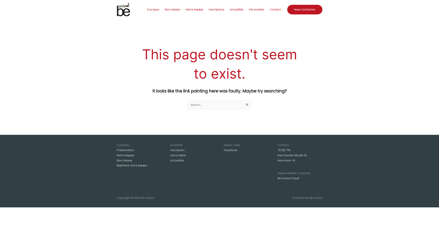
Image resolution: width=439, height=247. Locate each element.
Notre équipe (194, 9)
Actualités (236, 9)
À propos (153, 9)
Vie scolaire (256, 9)
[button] (304, 9)
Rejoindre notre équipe (132, 165)
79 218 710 (283, 150)
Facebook (230, 150)
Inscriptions (216, 9)
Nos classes (172, 9)
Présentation (125, 150)
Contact (275, 9)
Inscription (177, 150)
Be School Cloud (288, 178)
